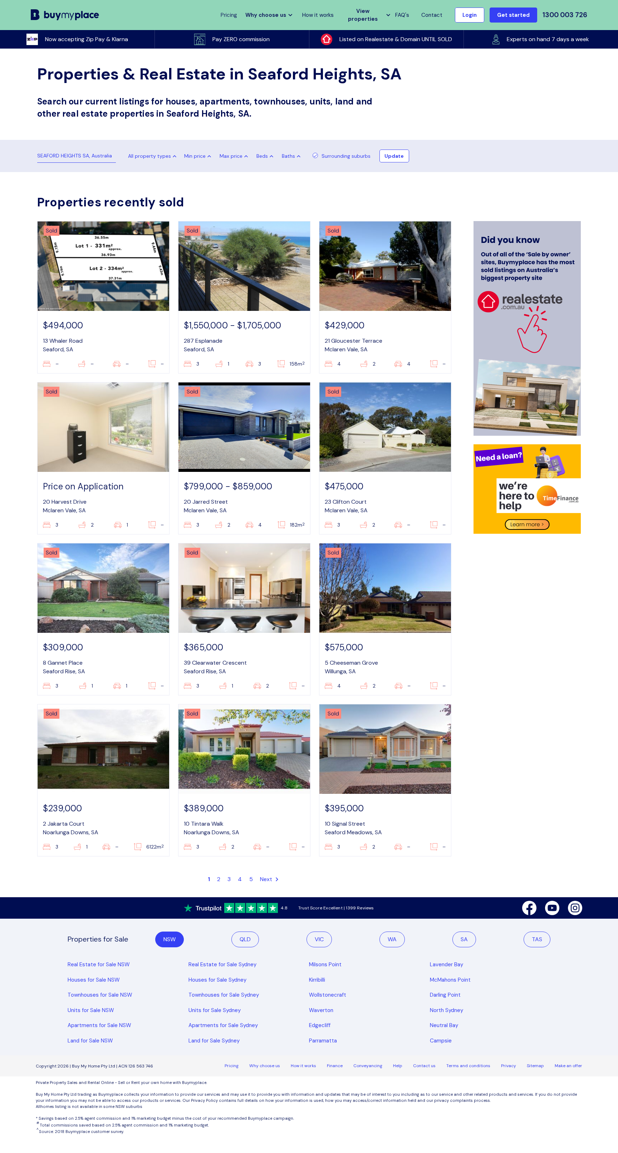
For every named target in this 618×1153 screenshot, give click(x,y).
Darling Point (445, 994)
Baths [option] (288, 155)
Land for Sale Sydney (214, 1040)
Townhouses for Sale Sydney (223, 994)
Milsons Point (325, 964)
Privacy (508, 1066)
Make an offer (568, 1066)
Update (394, 156)
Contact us (424, 1066)
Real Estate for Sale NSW (99, 964)
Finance (335, 1066)
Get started (513, 15)
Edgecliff (319, 1025)
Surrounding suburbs (346, 156)
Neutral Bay (444, 1025)
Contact (431, 15)
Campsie (441, 1040)
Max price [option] (231, 155)
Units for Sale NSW (91, 1010)
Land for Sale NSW (90, 1040)
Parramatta (323, 1040)
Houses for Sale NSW (94, 979)
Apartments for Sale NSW (99, 1025)
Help (397, 1066)
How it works (318, 15)
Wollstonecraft (327, 994)
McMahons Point (450, 979)
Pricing (232, 1066)
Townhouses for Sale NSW (100, 994)
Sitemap (535, 1066)
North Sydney (446, 1010)
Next (267, 879)
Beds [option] (262, 155)
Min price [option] (195, 155)
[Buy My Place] (65, 15)
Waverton (321, 1010)
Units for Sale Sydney (214, 1010)
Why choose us (264, 1066)
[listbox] (199, 155)
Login (469, 15)
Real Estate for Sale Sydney (222, 964)
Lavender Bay (446, 964)
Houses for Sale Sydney (217, 979)
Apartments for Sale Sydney (223, 1025)
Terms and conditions (468, 1066)
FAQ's (402, 15)
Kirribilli (317, 979)
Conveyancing (367, 1066)
